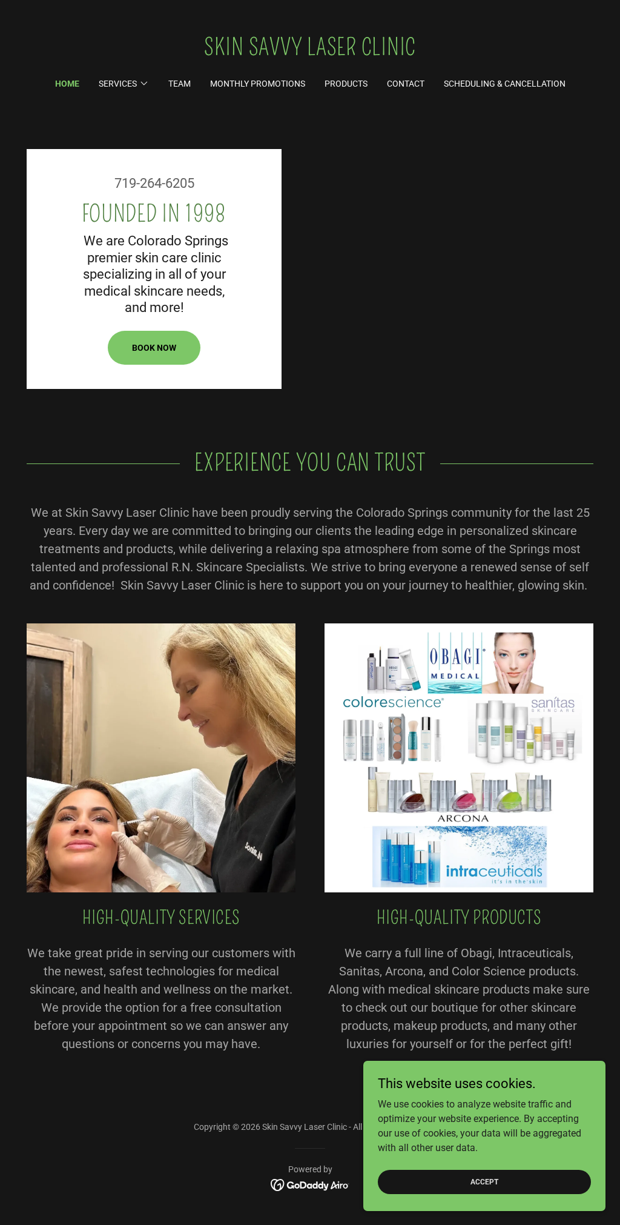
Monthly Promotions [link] (257, 83)
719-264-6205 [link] (154, 183)
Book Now (154, 348)
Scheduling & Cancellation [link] (505, 83)
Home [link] (67, 83)
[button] (124, 83)
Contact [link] (405, 83)
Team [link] (179, 83)
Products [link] (346, 83)
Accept (484, 1181)
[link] (310, 52)
